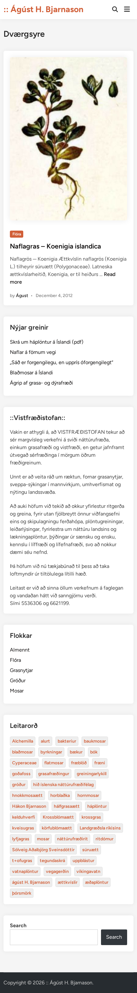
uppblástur (83, 860)
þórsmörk (21, 893)
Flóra (16, 234)
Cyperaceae (24, 763)
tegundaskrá (52, 860)
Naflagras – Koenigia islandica (55, 246)
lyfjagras (20, 839)
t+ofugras (22, 860)
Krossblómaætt (58, 817)
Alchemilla (22, 741)
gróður (18, 784)
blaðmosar (22, 752)
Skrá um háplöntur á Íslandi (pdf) (46, 342)
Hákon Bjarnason (29, 806)
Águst (22, 295)
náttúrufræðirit (72, 839)
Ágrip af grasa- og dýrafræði (41, 383)
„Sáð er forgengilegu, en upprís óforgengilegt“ (61, 362)
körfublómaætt (57, 828)
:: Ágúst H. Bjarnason (43, 9)
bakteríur (67, 741)
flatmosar (53, 763)
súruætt (90, 849)
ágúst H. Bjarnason (31, 882)
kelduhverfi (23, 817)
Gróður (17, 680)
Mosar (17, 691)
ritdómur (104, 839)
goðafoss (21, 773)
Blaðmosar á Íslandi (31, 373)
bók (93, 752)
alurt (45, 741)
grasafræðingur (53, 773)
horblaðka (60, 795)
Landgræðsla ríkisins (100, 828)
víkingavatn (88, 871)
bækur (76, 752)
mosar (43, 839)
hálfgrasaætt (67, 806)
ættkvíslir (67, 882)
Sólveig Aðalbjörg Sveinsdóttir (43, 849)
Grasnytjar (21, 670)
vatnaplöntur (25, 871)
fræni (99, 763)
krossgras (91, 817)
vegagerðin (57, 871)
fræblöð (79, 763)
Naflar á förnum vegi (33, 352)
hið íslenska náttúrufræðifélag (63, 784)
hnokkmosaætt (27, 795)
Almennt (20, 650)
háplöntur (97, 806)
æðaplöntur (96, 882)
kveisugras (23, 828)
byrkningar (51, 752)
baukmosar (95, 741)
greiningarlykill (91, 773)
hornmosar (88, 795)
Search (18, 925)
